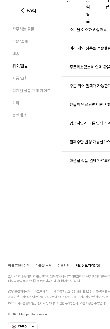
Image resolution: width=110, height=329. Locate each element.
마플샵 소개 (43, 266)
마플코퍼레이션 (18, 266)
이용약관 (63, 266)
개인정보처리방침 (88, 265)
